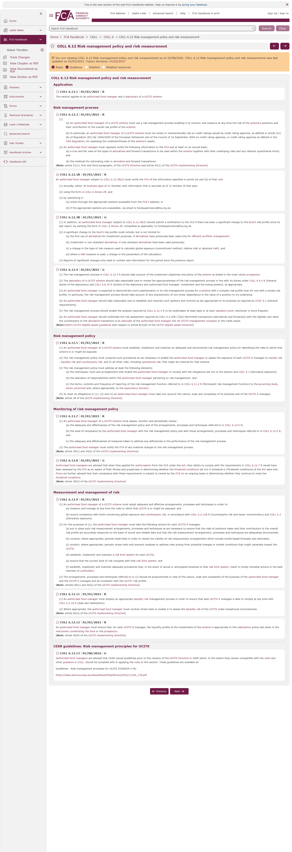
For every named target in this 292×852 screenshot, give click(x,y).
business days (95, 186)
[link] (72, 15)
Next (177, 691)
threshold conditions (186, 469)
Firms (59, 473)
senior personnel (76, 388)
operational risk (151, 362)
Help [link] (183, 13)
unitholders (87, 571)
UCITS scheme (153, 96)
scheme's (255, 123)
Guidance (76, 67)
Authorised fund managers (72, 465)
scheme (130, 127)
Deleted (94, 67)
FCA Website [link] (117, 13)
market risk (275, 358)
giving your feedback (194, 4)
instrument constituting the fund (75, 631)
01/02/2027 (117, 61)
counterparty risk (92, 362)
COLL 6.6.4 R (257, 280)
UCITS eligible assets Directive (174, 325)
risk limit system (125, 555)
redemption (244, 627)
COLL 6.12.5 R (233, 425)
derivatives (119, 151)
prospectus (253, 274)
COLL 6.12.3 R (112, 274)
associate (126, 321)
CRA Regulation (75, 141)
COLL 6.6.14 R (103, 284)
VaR (195, 248)
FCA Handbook (74, 37)
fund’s (252, 222)
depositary (132, 96)
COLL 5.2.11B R (200, 514)
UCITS (246, 358)
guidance (68, 662)
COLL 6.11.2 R (193, 384)
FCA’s (145, 202)
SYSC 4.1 (260, 300)
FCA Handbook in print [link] (206, 13)
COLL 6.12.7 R (253, 465)
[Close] (287, 4)
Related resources (118, 67)
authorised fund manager (102, 96)
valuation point (225, 311)
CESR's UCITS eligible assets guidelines (87, 325)
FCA (166, 147)
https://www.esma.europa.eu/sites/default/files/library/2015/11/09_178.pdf (101, 675)
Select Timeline (17, 50)
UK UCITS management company (197, 321)
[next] (284, 46)
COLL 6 (109, 37)
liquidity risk (68, 362)
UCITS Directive (131, 165)
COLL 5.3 (244, 371)
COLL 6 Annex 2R (95, 191)
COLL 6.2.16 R (68, 603)
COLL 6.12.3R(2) (114, 179)
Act (183, 465)
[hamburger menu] (51, 16)
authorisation (143, 465)
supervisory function (136, 388)
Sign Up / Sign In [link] (278, 13)
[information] (42, 49)
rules (267, 658)
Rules (59, 67)
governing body (268, 384)
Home (54, 37)
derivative (119, 161)
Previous (161, 691)
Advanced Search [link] (163, 13)
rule (220, 179)
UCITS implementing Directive (188, 165)
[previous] (274, 46)
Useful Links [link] (139, 13)
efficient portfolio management (210, 236)
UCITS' (128, 581)
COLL (93, 37)
